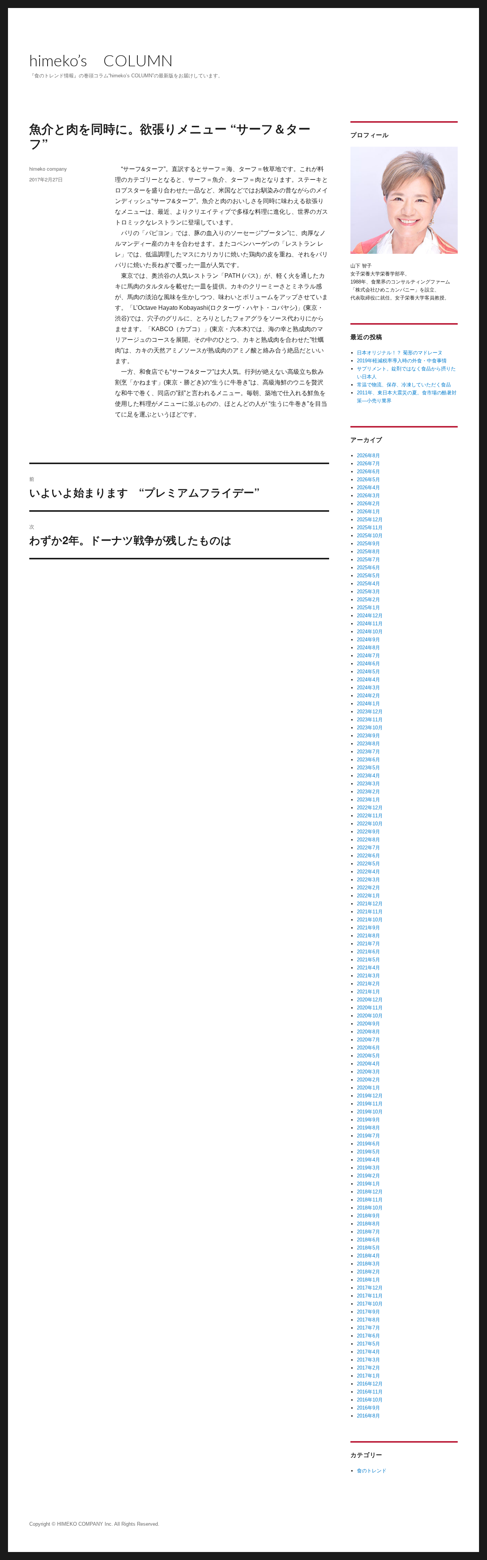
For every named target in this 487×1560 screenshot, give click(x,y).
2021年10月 (370, 920)
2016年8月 (368, 1416)
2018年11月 (370, 1200)
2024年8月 (368, 647)
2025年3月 (368, 591)
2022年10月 (370, 823)
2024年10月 (370, 631)
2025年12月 (370, 519)
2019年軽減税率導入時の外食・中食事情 (402, 361)
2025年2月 (368, 599)
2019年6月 (368, 1144)
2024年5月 (368, 671)
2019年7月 (368, 1136)
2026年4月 (368, 487)
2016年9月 (368, 1408)
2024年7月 (368, 655)
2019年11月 (370, 1104)
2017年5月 (368, 1344)
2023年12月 (370, 711)
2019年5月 (368, 1152)
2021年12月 (370, 904)
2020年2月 (368, 1080)
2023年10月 (370, 727)
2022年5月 (368, 863)
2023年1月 (368, 799)
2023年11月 (370, 719)
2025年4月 (368, 583)
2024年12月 (370, 615)
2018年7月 (368, 1232)
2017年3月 (368, 1360)
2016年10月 (370, 1400)
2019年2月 (368, 1176)
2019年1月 (368, 1184)
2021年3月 (368, 976)
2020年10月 (370, 1016)
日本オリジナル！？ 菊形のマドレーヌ (399, 353)
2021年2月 (368, 984)
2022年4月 (368, 871)
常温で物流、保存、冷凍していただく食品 (404, 385)
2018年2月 (368, 1272)
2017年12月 (370, 1288)
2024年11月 (370, 623)
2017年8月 (368, 1320)
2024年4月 (368, 679)
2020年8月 (368, 1032)
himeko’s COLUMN (101, 60)
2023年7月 (368, 751)
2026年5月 (368, 479)
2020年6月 (368, 1048)
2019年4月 (368, 1160)
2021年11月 (370, 912)
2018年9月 (368, 1216)
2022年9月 (368, 831)
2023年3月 (368, 783)
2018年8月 (368, 1224)
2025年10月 (370, 535)
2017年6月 (368, 1336)
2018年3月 (368, 1264)
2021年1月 (368, 992)
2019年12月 (370, 1096)
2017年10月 (370, 1304)
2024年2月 (368, 695)
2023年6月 (368, 759)
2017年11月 (370, 1296)
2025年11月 (370, 527)
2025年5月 (368, 575)
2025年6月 (368, 567)
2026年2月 (368, 503)
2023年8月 (368, 743)
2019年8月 (368, 1128)
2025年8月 (368, 551)
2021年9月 (368, 928)
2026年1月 (368, 511)
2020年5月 (368, 1056)
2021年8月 (368, 936)
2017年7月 (368, 1328)
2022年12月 (370, 807)
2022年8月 (368, 839)
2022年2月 (368, 888)
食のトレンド (372, 1471)
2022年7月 (368, 847)
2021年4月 (368, 968)
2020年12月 (370, 1000)
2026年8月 (368, 455)
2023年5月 (368, 767)
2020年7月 (368, 1040)
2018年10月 (370, 1208)
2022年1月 (368, 896)
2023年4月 (368, 775)
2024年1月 (368, 703)
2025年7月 (368, 559)
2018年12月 (370, 1192)
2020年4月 (368, 1064)
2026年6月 (368, 471)
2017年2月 (368, 1368)
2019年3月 (368, 1168)
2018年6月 (368, 1240)
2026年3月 (368, 495)
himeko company (48, 168)
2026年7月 (368, 463)
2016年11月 (370, 1392)
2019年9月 (368, 1120)
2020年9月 (368, 1024)
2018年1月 (368, 1280)
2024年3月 (368, 687)
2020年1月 (368, 1088)
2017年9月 (368, 1312)
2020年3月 (368, 1072)
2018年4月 (368, 1256)
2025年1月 (368, 607)
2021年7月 (368, 944)
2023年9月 (368, 735)
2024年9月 (368, 639)
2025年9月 (368, 543)
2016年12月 (370, 1384)
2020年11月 (370, 1008)
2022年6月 (368, 855)
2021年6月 (368, 952)
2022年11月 (370, 815)
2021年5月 (368, 960)
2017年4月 (368, 1352)
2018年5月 (368, 1248)
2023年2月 (368, 791)
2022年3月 (368, 880)
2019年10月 (370, 1112)
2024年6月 (368, 663)
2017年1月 (368, 1376)
